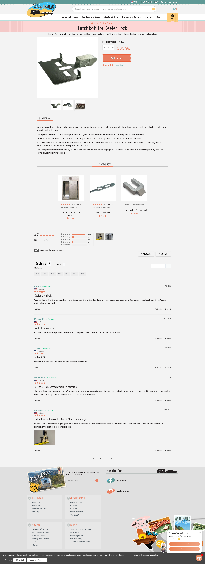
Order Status (76, 502)
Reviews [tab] (40, 263)
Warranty (74, 532)
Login (175, 2)
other (52, 274)
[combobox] (114, 9)
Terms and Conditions (80, 542)
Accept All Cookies (37, 560)
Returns (73, 505)
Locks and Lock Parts (101, 34)
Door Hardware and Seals (81, 34)
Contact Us (166, 2)
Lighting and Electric (131, 17)
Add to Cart (102, 187)
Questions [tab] (58, 264)
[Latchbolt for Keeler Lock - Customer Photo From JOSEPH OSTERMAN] (100, 236)
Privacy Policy (76, 538)
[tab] (102, 165)
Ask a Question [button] (147, 254)
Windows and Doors (91, 17)
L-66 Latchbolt (102, 212)
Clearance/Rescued (69, 17)
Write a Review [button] (164, 254)
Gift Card (36, 502)
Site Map (35, 512)
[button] (166, 309)
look (66, 274)
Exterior (147, 17)
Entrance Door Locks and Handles (123, 34)
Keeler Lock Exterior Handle (71, 213)
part (37, 274)
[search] (153, 9)
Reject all (20, 560)
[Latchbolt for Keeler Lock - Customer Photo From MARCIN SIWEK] (109, 236)
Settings (8, 560)
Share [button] (38, 309)
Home (50, 34)
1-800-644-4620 (150, 2)
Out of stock (70, 187)
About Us (36, 505)
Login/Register (76, 512)
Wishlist (73, 508)
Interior (159, 17)
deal (59, 274)
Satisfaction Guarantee (80, 529)
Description (44, 118)
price (44, 274)
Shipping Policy (76, 535)
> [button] (111, 458)
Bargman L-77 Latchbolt (134, 210)
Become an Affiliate (40, 508)
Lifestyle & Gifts (111, 17)
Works (82, 274)
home (74, 274)
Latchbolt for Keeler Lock (147, 34)
